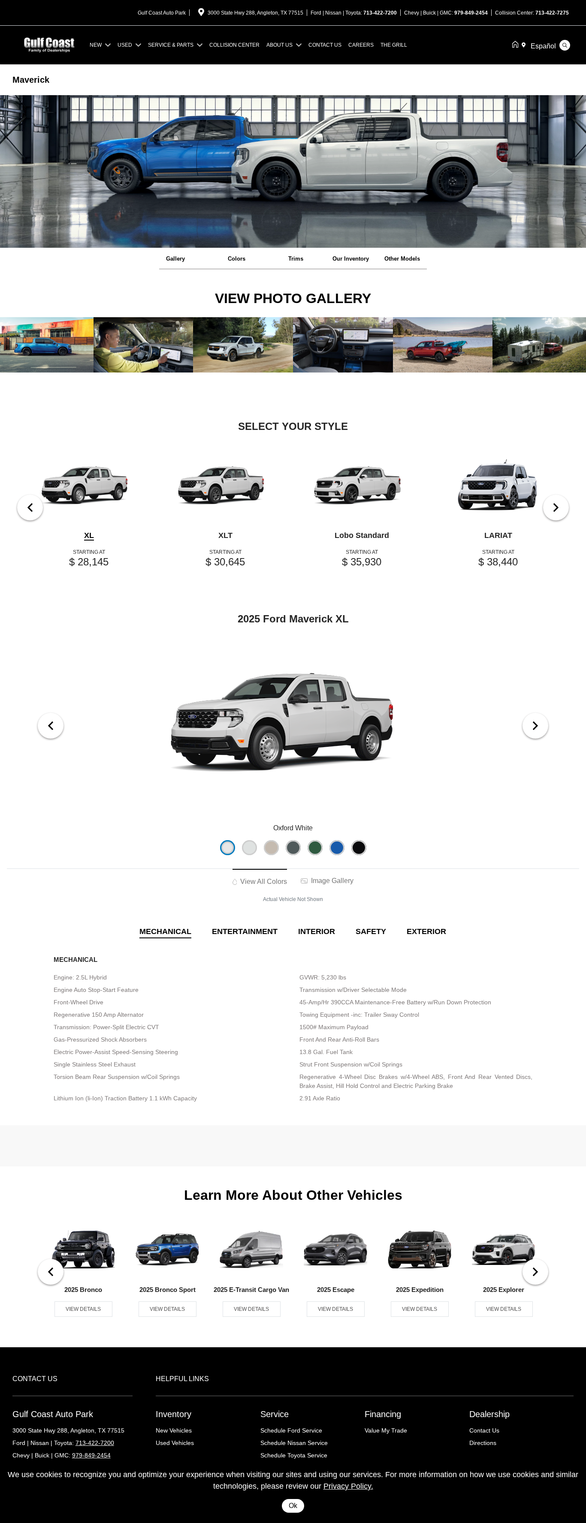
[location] (201, 14)
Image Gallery (331, 880)
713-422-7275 (552, 13)
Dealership (489, 1414)
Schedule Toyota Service (293, 1455)
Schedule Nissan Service (294, 1442)
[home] (517, 45)
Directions (482, 1442)
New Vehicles (174, 1430)
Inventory (173, 1414)
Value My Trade (386, 1430)
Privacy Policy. (348, 1486)
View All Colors (263, 881)
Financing (383, 1414)
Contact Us (484, 1430)
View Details (83, 1309)
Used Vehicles (175, 1442)
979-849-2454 (471, 13)
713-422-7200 (380, 13)
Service (274, 1414)
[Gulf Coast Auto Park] (49, 44)
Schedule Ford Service (291, 1430)
